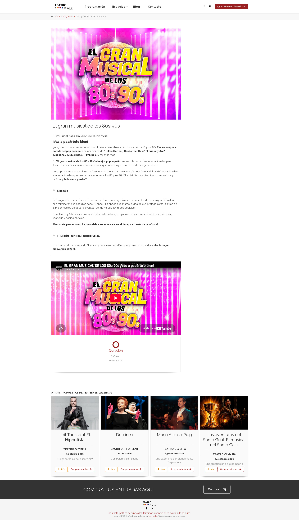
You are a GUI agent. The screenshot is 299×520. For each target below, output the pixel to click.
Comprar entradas (79, 469)
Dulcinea (124, 434)
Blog (136, 6)
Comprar (214, 489)
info (63, 469)
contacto (113, 513)
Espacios (118, 6)
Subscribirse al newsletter (232, 6)
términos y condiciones (156, 513)
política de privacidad (130, 513)
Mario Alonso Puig (174, 434)
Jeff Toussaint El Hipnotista (75, 437)
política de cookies (180, 513)
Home (57, 16)
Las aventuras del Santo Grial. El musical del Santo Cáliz (224, 439)
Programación (95, 6)
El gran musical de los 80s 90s (86, 126)
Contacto (154, 6)
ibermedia (152, 516)
